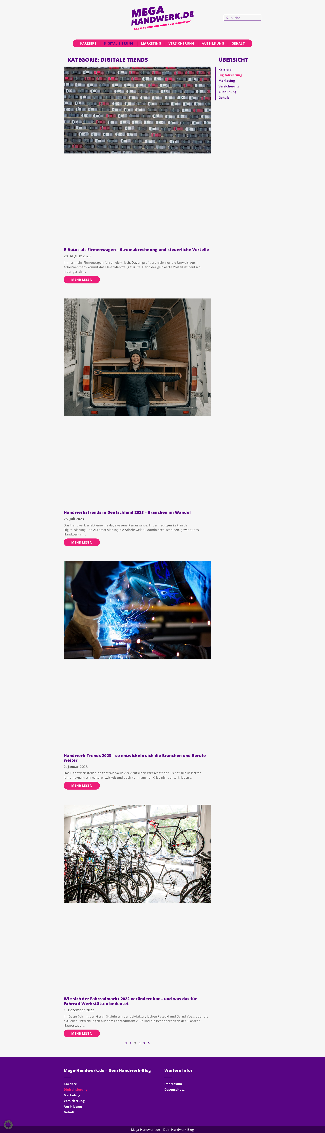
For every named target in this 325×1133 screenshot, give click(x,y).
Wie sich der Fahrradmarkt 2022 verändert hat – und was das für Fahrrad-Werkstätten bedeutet (130, 1001)
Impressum (173, 1084)
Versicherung (181, 43)
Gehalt (238, 43)
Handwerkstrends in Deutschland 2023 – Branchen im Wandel (127, 512)
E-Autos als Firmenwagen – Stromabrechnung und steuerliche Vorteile (136, 249)
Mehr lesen (81, 279)
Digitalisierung (119, 43)
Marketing (151, 43)
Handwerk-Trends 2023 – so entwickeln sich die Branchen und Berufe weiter (135, 758)
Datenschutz (174, 1089)
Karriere (88, 43)
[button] (8, 1124)
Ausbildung (213, 43)
